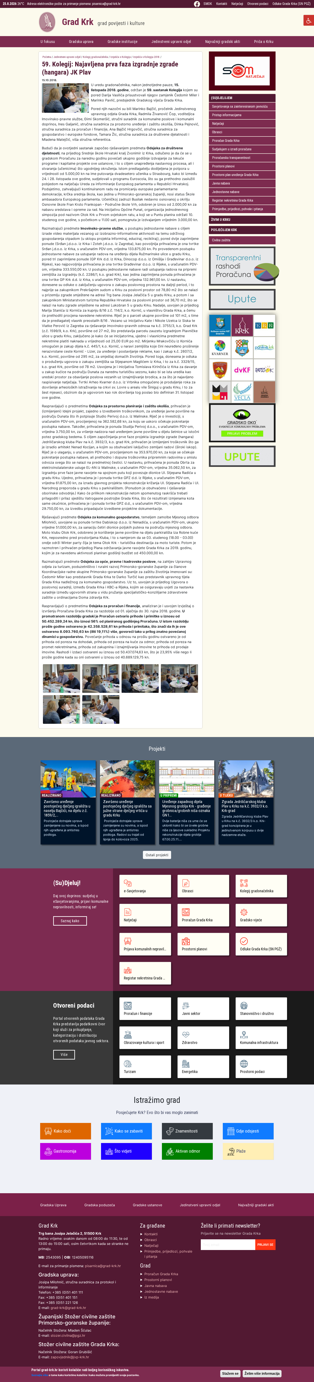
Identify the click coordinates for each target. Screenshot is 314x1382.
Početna (47, 57)
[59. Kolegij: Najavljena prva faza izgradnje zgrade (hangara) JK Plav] (61, 678)
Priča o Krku (263, 42)
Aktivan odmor (187, 1151)
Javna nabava (221, 183)
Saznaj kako (70, 921)
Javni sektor (191, 1013)
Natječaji (237, 4)
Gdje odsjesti (247, 1131)
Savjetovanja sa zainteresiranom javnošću (240, 106)
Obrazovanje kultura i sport (144, 1043)
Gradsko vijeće (251, 920)
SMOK (208, 4)
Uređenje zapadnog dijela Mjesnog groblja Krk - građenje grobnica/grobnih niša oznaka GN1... (186, 808)
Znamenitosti (186, 1131)
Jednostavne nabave (225, 192)
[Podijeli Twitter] (197, 80)
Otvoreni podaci (257, 4)
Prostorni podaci (252, 1072)
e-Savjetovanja (135, 891)
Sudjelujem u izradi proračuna (231, 149)
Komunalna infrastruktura (259, 1043)
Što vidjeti (123, 1151)
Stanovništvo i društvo (257, 1013)
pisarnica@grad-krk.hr (106, 4)
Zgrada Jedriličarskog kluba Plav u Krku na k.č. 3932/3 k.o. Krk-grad (245, 806)
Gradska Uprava (53, 1205)
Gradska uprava (81, 42)
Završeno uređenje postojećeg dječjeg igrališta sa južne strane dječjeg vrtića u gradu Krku (127, 808)
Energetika (190, 1072)
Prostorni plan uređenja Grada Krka (235, 175)
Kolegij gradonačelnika (95, 57)
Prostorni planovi (223, 166)
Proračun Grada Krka (225, 141)
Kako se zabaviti (128, 1131)
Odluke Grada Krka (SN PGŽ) (292, 4)
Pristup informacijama (226, 115)
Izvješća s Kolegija (120, 57)
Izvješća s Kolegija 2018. (146, 57)
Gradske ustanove (147, 1205)
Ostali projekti (157, 855)
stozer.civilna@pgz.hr (68, 1335)
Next (281, 804)
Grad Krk (103, 21)
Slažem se (230, 1373)
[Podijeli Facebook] (193, 80)
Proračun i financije (138, 1013)
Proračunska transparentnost (231, 158)
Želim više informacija (262, 1373)
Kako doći (62, 1131)
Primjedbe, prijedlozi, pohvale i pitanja (237, 209)
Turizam (130, 1072)
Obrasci (217, 132)
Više (64, 1054)
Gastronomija (65, 1151)
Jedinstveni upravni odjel (171, 42)
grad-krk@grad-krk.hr (68, 1308)
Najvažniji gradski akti (222, 42)
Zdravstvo (189, 1043)
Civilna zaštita (221, 240)
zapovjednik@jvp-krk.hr (70, 1357)
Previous (32, 804)
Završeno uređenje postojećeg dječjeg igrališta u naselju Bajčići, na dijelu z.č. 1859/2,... (67, 808)
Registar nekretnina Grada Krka (232, 200)
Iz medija (151, 1297)
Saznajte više (39, 1375)
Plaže (241, 1151)
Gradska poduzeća (99, 1205)
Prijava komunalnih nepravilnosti (147, 949)
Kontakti (221, 4)
